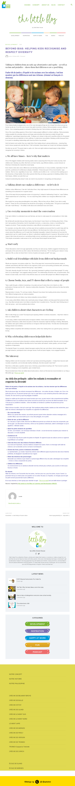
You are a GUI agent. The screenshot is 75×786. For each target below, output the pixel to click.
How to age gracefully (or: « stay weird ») (59, 515)
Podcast (61, 35)
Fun (47, 35)
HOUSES (27, 5)
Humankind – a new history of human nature (16, 515)
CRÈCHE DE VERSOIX (17, 737)
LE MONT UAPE (14, 723)
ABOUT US (45, 5)
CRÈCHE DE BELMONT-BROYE (20, 696)
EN (21, 44)
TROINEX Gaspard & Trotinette (19, 747)
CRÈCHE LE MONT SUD (17, 714)
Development (15, 35)
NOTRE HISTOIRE (15, 679)
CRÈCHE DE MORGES (17, 728)
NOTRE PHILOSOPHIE (17, 683)
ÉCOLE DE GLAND (15, 763)
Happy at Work (37, 35)
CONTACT (61, 5)
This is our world (19, 373)
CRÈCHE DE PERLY (16, 733)
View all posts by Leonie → (14, 503)
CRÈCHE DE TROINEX (17, 742)
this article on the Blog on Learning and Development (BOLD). (37, 483)
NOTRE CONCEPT (15, 674)
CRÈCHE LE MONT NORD (18, 719)
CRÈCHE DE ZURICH (16, 751)
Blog (53, 5)
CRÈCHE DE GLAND (16, 709)
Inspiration (26, 35)
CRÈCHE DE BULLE (16, 700)
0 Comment (22, 56)
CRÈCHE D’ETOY (15, 705)
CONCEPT (36, 5)
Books (53, 35)
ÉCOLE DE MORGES (16, 768)
